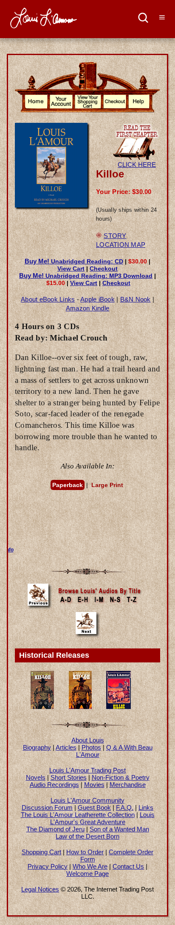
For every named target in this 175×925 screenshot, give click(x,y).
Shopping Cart (41, 852)
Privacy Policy (48, 866)
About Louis (87, 740)
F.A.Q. (124, 807)
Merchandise (128, 784)
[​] (143, 19)
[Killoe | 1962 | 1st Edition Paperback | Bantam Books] (80, 706)
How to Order (85, 852)
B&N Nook (135, 299)
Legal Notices (40, 889)
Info (9, 550)
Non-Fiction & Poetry (121, 777)
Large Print (107, 485)
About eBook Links (48, 299)
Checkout (104, 268)
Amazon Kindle (87, 308)
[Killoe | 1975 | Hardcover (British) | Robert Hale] (118, 706)
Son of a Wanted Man (119, 829)
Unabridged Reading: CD (74, 261)
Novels (35, 777)
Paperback (67, 485)
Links (145, 807)
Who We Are (90, 866)
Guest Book (94, 807)
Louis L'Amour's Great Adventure (102, 818)
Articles (66, 747)
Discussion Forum (47, 807)
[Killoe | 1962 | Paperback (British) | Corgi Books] (42, 706)
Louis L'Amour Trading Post (87, 770)
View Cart (71, 268)
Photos (91, 747)
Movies (94, 784)
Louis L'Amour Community (87, 800)
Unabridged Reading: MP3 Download (85, 275)
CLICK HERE (137, 164)
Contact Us (128, 866)
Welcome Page (87, 873)
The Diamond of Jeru (55, 829)
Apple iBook (97, 299)
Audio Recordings (54, 784)
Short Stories (69, 777)
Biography (37, 747)
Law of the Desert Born (87, 836)
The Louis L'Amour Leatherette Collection (78, 814)
